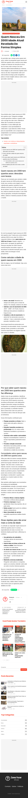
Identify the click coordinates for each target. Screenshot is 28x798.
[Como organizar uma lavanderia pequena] (3, 688)
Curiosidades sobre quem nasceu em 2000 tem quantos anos (15, 161)
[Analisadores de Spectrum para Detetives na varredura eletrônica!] (7, 629)
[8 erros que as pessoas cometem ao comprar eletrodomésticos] (3, 708)
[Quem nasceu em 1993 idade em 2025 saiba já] (7, 647)
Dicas (2, 723)
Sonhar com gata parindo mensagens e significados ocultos (20, 611)
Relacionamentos (8, 626)
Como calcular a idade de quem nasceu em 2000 (13, 154)
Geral (17, 33)
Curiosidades (6, 33)
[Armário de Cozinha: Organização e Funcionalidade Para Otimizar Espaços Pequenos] (20, 629)
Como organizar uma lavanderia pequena (16, 686)
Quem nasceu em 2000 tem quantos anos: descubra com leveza (14, 150)
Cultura (2, 734)
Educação (12, 33)
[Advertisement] (14, 98)
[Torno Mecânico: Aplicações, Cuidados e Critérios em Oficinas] (3, 693)
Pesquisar (3, 667)
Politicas (20, 786)
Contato (8, 786)
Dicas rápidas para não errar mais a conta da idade (13, 165)
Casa (18, 626)
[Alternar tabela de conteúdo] (24, 147)
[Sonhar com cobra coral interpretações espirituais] (20, 647)
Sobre (14, 786)
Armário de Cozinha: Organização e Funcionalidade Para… (15, 702)
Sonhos (2, 728)
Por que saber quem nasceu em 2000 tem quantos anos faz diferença (14, 158)
